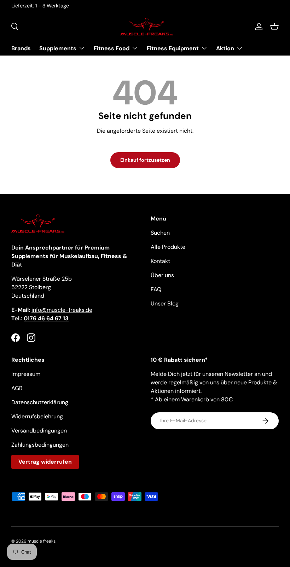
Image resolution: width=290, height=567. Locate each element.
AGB (17, 388)
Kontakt (160, 261)
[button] (274, 26)
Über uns (162, 275)
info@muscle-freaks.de (61, 310)
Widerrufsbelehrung (37, 416)
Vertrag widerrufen (45, 461)
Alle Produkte (168, 247)
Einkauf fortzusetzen (145, 160)
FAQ (156, 289)
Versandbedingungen (39, 430)
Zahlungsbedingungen (40, 444)
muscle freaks (42, 541)
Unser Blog (165, 303)
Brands (21, 48)
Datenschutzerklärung (39, 402)
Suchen (160, 232)
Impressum (25, 374)
